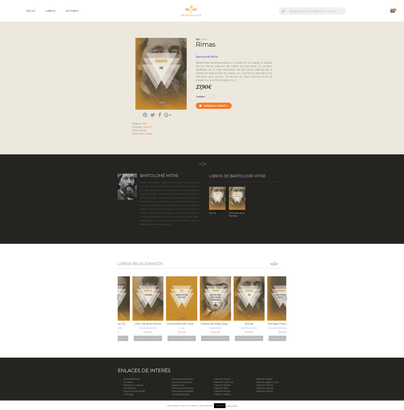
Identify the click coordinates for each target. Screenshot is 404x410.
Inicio (30, 10)
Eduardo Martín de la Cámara (269, 328)
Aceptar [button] (220, 405)
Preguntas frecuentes (134, 391)
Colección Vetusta (264, 388)
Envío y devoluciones (182, 382)
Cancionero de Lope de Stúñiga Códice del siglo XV (168, 323)
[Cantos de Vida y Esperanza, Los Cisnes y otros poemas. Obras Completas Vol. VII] (202, 298)
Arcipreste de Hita (134, 328)
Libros (50, 10)
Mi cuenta (128, 382)
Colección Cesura (222, 379)
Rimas (212, 212)
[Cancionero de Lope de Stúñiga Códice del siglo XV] (168, 298)
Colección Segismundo (267, 382)
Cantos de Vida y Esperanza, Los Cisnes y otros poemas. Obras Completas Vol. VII (202, 323)
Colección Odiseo (264, 379)
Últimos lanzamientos (183, 388)
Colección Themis (264, 385)
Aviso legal (128, 394)
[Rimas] (236, 298)
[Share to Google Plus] (167, 115)
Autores (72, 10)
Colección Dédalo (222, 385)
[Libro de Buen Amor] (134, 298)
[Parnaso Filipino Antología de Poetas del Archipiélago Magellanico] (269, 298)
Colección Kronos (222, 391)
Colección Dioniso (264, 391)
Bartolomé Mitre (207, 56)
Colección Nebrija (222, 394)
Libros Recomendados (182, 391)
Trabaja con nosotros (133, 385)
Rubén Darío (202, 328)
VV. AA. (168, 328)
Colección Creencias (223, 382)
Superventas (178, 385)
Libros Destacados (180, 394)
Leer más (231, 405)
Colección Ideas (221, 388)
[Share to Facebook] (159, 115)
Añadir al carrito (215, 105)
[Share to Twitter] (152, 115)
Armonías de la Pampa (236, 214)
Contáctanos (129, 388)
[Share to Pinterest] (145, 115)
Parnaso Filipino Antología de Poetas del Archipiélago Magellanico (269, 323)
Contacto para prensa (182, 379)
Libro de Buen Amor (134, 323)
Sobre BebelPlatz (131, 379)
